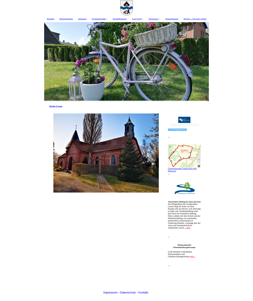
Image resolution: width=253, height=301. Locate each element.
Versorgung (153, 19)
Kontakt (143, 292)
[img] (126, 8)
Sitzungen (82, 19)
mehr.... (193, 256)
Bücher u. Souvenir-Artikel (195, 19)
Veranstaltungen (171, 19)
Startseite (50, 19)
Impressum (110, 292)
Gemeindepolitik (99, 19)
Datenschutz (128, 292)
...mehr (187, 228)
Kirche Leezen (55, 106)
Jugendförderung (120, 19)
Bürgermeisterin (66, 19)
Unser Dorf (136, 19)
